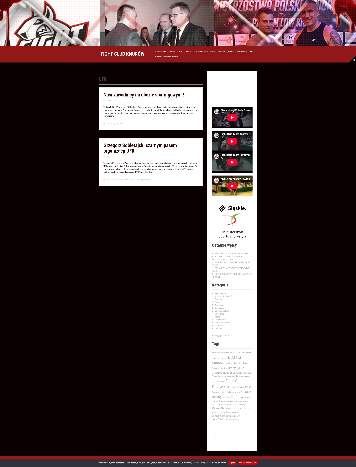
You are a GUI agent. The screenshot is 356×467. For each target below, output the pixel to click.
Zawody (218, 328)
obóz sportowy (239, 405)
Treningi (172, 51)
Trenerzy (188, 51)
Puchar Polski (237, 409)
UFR (120, 123)
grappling (246, 387)
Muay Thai (219, 314)
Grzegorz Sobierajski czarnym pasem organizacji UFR (140, 148)
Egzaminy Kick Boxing (228, 376)
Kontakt (231, 51)
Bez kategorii (220, 293)
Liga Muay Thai (231, 401)
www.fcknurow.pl (221, 419)
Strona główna (160, 51)
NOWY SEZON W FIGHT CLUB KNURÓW (231, 254)
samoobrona (219, 415)
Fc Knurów (241, 376)
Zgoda (232, 463)
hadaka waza (235, 392)
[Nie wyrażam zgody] (352, 462)
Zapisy (180, 51)
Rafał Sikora (246, 409)
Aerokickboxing (222, 353)
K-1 (243, 392)
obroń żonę (222, 404)
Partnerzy (222, 51)
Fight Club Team (233, 387)
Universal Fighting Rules (141, 180)
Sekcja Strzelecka (222, 323)
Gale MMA (219, 305)
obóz (230, 405)
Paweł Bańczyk (222, 408)
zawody (235, 419)
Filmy (217, 302)
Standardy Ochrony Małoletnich (166, 56)
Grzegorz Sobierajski (221, 392)
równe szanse (232, 412)
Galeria (213, 51)
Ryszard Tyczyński (218, 412)
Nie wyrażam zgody (248, 463)
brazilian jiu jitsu (237, 363)
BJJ (231, 357)
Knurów (237, 397)
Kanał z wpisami (221, 335)
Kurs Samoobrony (222, 311)
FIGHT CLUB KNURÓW (122, 54)
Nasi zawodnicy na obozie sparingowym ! (143, 95)
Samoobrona (220, 320)
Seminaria (219, 325)
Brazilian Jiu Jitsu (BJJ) (225, 296)
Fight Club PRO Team (201, 51)
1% (213, 353)
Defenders (248, 373)
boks (226, 363)
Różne (217, 317)
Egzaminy (109, 180)
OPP (251, 51)
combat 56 (226, 372)
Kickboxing (226, 397)
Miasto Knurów (242, 51)
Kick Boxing (110, 123)
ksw (245, 397)
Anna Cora (235, 352)
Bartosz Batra (222, 358)
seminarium (231, 416)
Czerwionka (238, 373)
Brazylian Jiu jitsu (220, 368)
